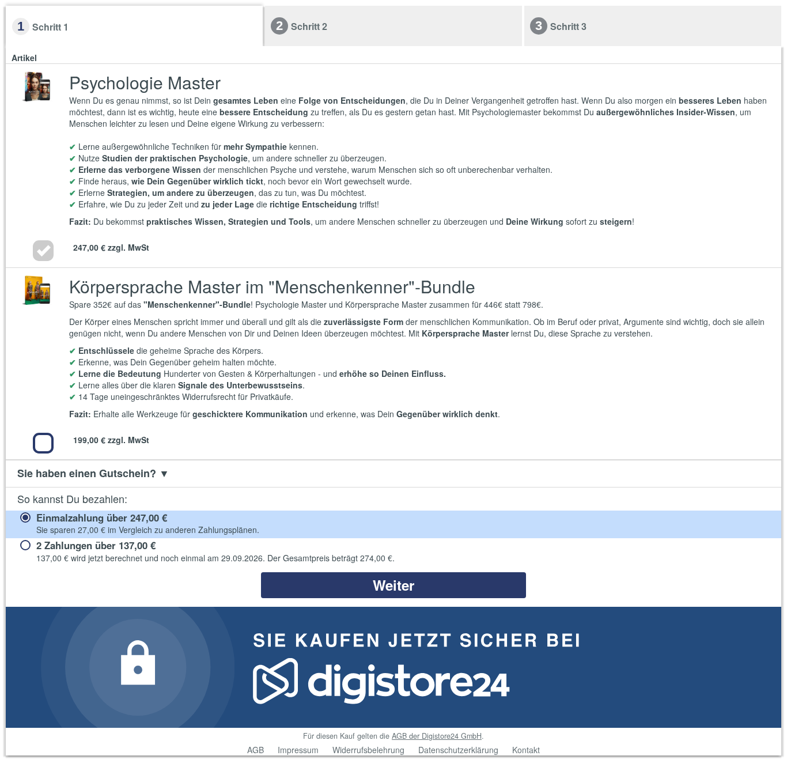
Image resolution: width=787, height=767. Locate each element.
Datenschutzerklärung (458, 749)
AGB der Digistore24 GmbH (437, 736)
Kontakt (526, 749)
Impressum (298, 749)
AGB (255, 749)
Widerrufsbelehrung (368, 749)
